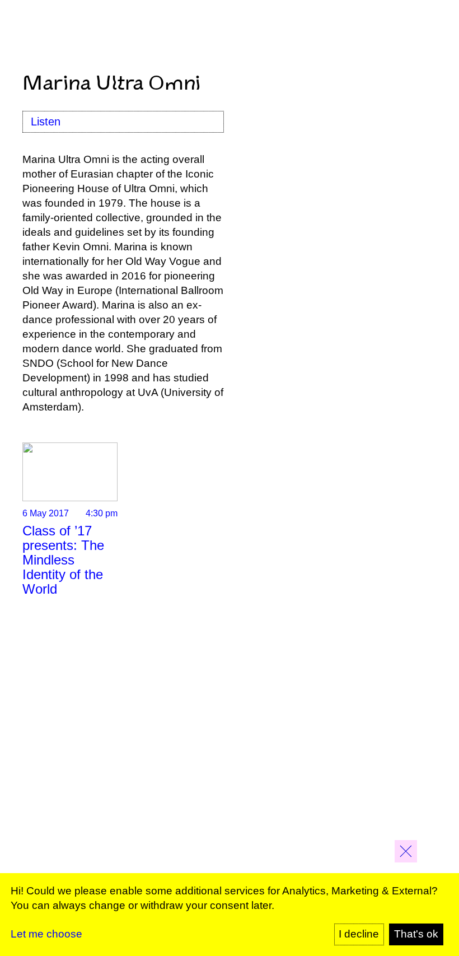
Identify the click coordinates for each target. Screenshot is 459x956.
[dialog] (229, 914)
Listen (45, 121)
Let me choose (46, 934)
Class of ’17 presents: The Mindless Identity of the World (63, 559)
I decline (359, 934)
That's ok (416, 934)
